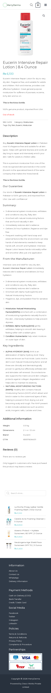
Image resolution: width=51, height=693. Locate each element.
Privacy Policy (15, 641)
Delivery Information (18, 581)
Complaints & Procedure (20, 644)
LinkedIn (13, 623)
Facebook (13, 613)
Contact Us (14, 574)
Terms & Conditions (18, 634)
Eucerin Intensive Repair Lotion (17, 268)
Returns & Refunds (18, 637)
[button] (43, 15)
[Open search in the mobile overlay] (31, 5)
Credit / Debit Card (17, 602)
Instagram (13, 620)
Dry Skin (11, 125)
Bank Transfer (15, 599)
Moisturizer (27, 125)
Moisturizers (28, 122)
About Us (13, 571)
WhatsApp (14, 578)
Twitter (12, 616)
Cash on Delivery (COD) (20, 595)
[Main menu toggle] (45, 5)
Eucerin (19, 125)
